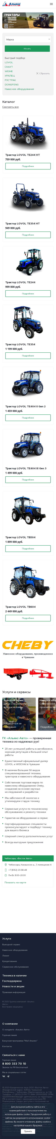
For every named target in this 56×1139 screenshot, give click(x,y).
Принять (28, 1131)
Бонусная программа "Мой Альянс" (19, 1041)
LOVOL (9, 62)
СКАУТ (9, 67)
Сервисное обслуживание (15, 967)
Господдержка (12, 981)
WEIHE (9, 71)
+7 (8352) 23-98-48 (17, 870)
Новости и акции (13, 986)
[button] (5, 20)
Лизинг (5, 956)
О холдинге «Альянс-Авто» (16, 1030)
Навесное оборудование (19, 89)
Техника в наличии (14, 975)
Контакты (7, 1046)
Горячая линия (9, 1035)
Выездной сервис (11, 944)
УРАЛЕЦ (10, 76)
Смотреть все (10, 107)
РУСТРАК (10, 80)
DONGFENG (12, 84)
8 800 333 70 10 (14, 1063)
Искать (27, 49)
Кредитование (9, 961)
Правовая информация (13, 992)
